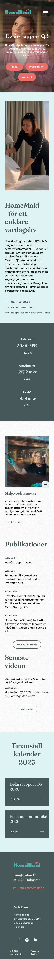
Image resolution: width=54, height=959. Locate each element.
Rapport (14, 66)
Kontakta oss (21, 914)
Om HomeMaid (20, 302)
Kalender (19, 926)
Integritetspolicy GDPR (27, 918)
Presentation (36, 66)
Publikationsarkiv (27, 644)
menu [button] (45, 11)
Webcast (27, 77)
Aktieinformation (22, 307)
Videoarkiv (27, 709)
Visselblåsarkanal (24, 922)
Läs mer (16, 522)
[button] (27, 561)
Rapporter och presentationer (31, 312)
